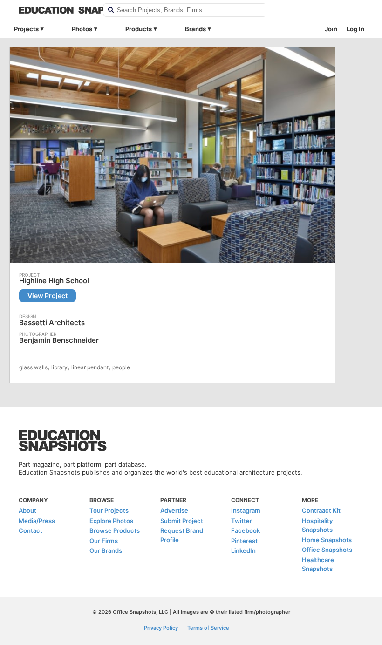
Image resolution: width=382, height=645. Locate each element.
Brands (195, 29)
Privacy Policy (161, 628)
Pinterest (244, 540)
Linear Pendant (90, 367)
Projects (26, 29)
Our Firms (103, 540)
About (27, 510)
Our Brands (105, 550)
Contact (30, 530)
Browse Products (114, 530)
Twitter (241, 520)
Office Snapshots (327, 549)
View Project (47, 295)
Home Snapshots (327, 539)
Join (331, 29)
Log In (355, 29)
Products (138, 29)
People (121, 367)
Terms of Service (208, 628)
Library (59, 367)
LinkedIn (243, 550)
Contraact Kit (321, 510)
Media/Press (37, 520)
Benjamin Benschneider (59, 340)
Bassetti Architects (52, 322)
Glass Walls (33, 367)
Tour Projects (109, 510)
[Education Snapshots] (54, 10)
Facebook (245, 530)
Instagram (245, 510)
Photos (82, 29)
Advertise (174, 510)
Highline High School (54, 281)
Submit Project (181, 520)
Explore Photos (111, 520)
